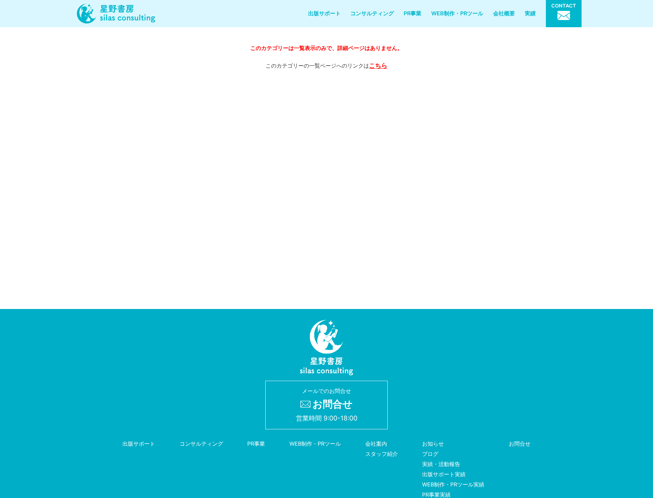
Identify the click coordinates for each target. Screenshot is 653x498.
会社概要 (504, 13)
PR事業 (412, 13)
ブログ (430, 453)
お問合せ (520, 443)
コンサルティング (372, 13)
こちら (378, 65)
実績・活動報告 (441, 464)
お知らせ (433, 443)
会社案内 (376, 443)
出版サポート (324, 13)
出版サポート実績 (444, 474)
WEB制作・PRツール (457, 13)
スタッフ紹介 (381, 453)
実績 (530, 13)
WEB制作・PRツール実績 (453, 484)
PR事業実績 (436, 494)
